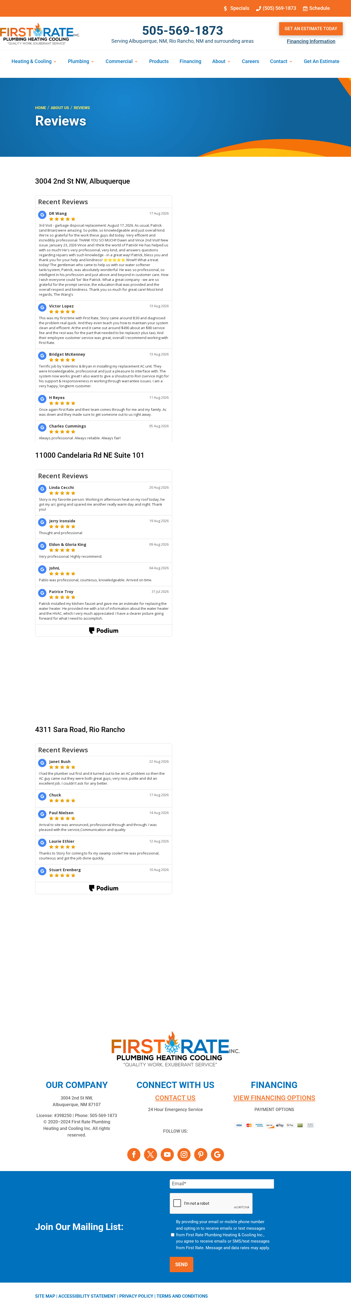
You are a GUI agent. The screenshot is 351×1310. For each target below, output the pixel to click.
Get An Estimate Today (311, 28)
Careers (250, 61)
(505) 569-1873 (279, 8)
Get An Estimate (321, 61)
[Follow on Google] (217, 1154)
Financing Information (311, 41)
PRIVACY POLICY (136, 1296)
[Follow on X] (150, 1154)
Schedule (319, 8)
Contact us (175, 1098)
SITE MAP (45, 1296)
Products (159, 61)
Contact (278, 61)
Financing (190, 61)
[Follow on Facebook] (133, 1154)
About (218, 61)
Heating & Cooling (32, 61)
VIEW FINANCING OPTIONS (274, 1098)
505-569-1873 (182, 30)
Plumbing (78, 61)
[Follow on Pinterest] (200, 1154)
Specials (239, 8)
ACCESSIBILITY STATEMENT (87, 1296)
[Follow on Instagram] (184, 1154)
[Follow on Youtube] (167, 1154)
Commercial (119, 61)
